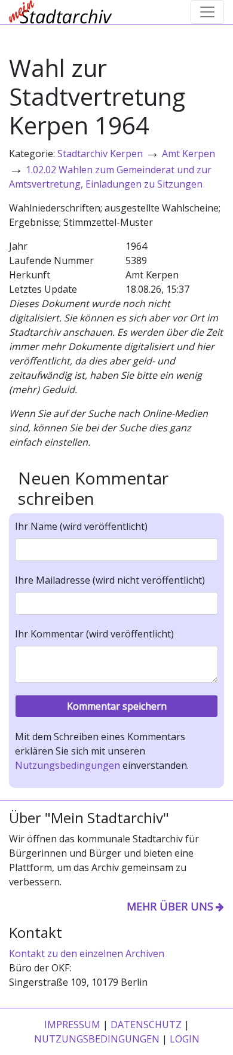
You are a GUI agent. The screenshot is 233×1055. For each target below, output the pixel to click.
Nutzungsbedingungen (67, 765)
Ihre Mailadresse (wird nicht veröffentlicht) (110, 580)
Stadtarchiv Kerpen (100, 153)
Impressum (72, 1024)
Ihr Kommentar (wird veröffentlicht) (94, 633)
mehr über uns (170, 906)
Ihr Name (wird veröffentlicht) (81, 526)
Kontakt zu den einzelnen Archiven (86, 953)
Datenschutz (146, 1024)
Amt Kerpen (188, 153)
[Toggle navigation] (207, 12)
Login (185, 1038)
